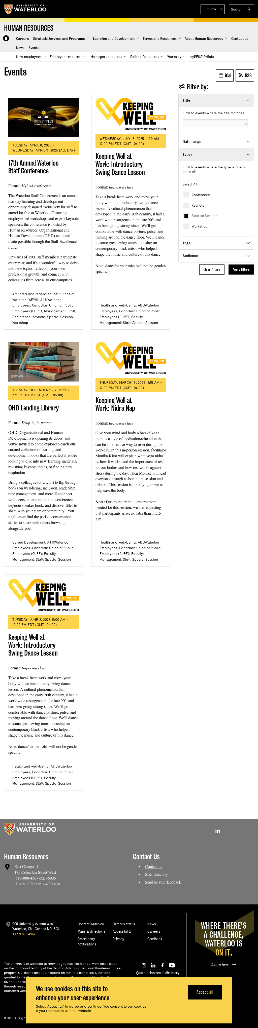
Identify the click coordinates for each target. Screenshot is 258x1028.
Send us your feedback (163, 882)
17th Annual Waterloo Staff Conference (33, 167)
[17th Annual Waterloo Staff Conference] (43, 117)
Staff (71, 311)
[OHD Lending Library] (43, 362)
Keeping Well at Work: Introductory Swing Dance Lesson (120, 164)
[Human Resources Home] (6, 38)
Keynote (198, 205)
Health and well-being (118, 305)
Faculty (137, 317)
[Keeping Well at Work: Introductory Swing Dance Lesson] (130, 114)
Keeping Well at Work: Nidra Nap (115, 404)
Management (55, 311)
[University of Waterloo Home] (25, 9)
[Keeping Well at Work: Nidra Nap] (130, 358)
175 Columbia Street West (35, 872)
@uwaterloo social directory (157, 973)
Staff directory (156, 874)
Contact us (153, 866)
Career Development (28, 542)
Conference (201, 195)
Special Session (204, 216)
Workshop (200, 226)
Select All (190, 184)
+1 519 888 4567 (24, 934)
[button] (212, 9)
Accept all (205, 992)
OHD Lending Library (33, 407)
